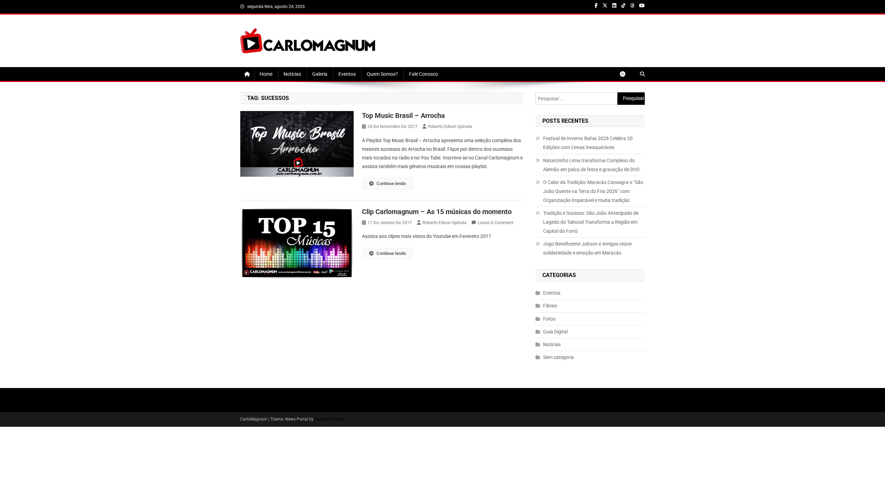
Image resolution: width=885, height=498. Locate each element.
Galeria (319, 74)
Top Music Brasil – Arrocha (403, 115)
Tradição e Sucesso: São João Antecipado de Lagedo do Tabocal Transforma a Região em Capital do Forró (591, 222)
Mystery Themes (330, 419)
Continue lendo (391, 183)
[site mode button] (626, 74)
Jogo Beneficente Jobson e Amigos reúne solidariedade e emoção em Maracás (587, 248)
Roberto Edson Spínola (450, 126)
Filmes (550, 305)
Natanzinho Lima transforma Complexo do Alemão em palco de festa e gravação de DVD (591, 165)
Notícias (292, 74)
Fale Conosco (423, 74)
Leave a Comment (495, 222)
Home (266, 74)
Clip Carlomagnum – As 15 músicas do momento (437, 212)
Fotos (549, 319)
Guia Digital (555, 331)
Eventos (347, 74)
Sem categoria (558, 357)
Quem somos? (382, 74)
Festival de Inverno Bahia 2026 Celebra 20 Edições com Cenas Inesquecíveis (588, 143)
